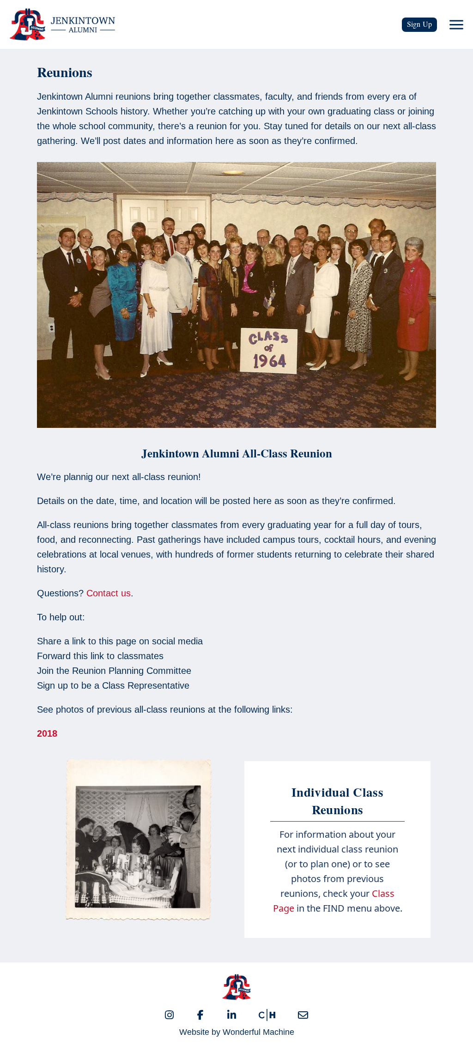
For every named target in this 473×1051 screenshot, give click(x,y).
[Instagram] (169, 1015)
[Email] (303, 1015)
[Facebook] (200, 1015)
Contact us (108, 593)
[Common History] (267, 1015)
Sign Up (419, 24)
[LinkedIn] (232, 1015)
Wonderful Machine (258, 1032)
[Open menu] (456, 24)
